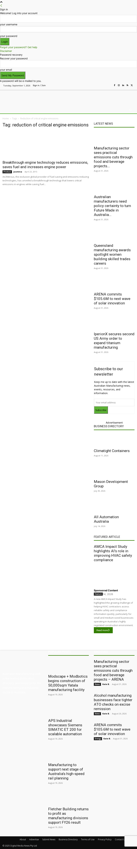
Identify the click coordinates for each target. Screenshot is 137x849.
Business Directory (109, 426)
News (97, 684)
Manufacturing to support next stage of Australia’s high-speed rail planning (66, 771)
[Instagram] (119, 85)
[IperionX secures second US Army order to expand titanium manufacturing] (114, 323)
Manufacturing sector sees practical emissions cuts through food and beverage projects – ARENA (113, 670)
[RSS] (127, 85)
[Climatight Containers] (114, 440)
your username (8, 24)
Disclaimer (6, 50)
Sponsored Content (106, 590)
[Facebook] (114, 85)
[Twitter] (132, 85)
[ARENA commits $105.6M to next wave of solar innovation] (114, 283)
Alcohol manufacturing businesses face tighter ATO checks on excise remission (113, 702)
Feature (98, 594)
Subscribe (100, 410)
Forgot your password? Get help (18, 47)
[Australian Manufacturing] (21, 97)
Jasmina (17, 171)
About (23, 839)
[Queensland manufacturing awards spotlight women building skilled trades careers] (114, 235)
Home (5, 118)
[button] (130, 109)
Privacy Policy (104, 839)
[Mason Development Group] (114, 471)
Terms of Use (88, 839)
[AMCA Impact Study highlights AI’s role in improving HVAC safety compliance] (114, 574)
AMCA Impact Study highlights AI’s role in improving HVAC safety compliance (113, 553)
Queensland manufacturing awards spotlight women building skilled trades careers (112, 254)
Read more (102, 630)
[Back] (1, 5)
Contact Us (120, 839)
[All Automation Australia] (114, 506)
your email (6, 69)
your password (8, 35)
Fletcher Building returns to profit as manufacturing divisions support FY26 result (68, 816)
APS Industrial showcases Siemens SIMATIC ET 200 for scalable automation (65, 727)
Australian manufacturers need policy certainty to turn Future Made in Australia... (112, 206)
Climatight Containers (112, 451)
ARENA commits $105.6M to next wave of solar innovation (112, 298)
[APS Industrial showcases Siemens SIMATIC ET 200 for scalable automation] (68, 710)
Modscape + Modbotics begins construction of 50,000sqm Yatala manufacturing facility (68, 683)
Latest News (103, 123)
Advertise (34, 839)
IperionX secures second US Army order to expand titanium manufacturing (114, 341)
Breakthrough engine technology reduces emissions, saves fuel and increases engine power (45, 164)
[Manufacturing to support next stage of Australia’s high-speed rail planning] (68, 754)
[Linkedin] (123, 85)
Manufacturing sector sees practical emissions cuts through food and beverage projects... (113, 157)
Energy (98, 738)
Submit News (48, 839)
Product (7, 171)
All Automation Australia (106, 519)
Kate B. (106, 684)
